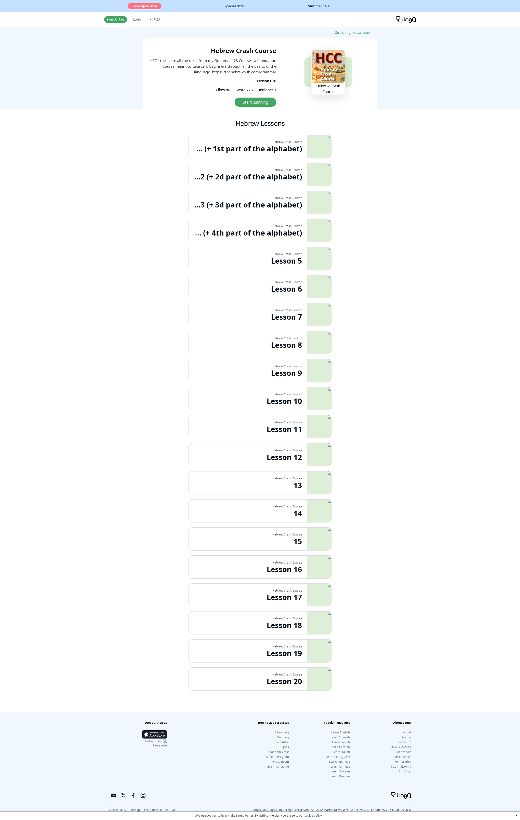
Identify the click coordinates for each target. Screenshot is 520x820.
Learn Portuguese (338, 757)
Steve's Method (400, 747)
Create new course (155, 810)
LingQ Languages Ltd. (268, 810)
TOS (173, 810)
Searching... (342, 32)
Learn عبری (362, 32)
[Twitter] (123, 795)
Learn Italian (341, 752)
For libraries (403, 762)
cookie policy (313, 815)
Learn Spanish (340, 737)
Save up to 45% (144, 6)
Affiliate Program (277, 757)
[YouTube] (114, 795)
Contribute (403, 742)
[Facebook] (133, 795)
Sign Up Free (115, 19)
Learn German (340, 747)
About (407, 732)
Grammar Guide (278, 766)
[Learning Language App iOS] (154, 734)
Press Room (281, 762)
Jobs (286, 747)
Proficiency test (278, 752)
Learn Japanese (339, 762)
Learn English (340, 732)
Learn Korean (341, 771)
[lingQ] (406, 19)
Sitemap (134, 810)
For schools (403, 752)
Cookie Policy (117, 810)
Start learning (255, 102)
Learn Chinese (340, 766)
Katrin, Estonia (401, 766)
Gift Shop (405, 771)
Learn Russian (340, 776)
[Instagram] (143, 795)
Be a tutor (282, 742)
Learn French (341, 742)
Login (137, 19)
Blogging (282, 737)
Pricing (406, 737)
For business (402, 757)
